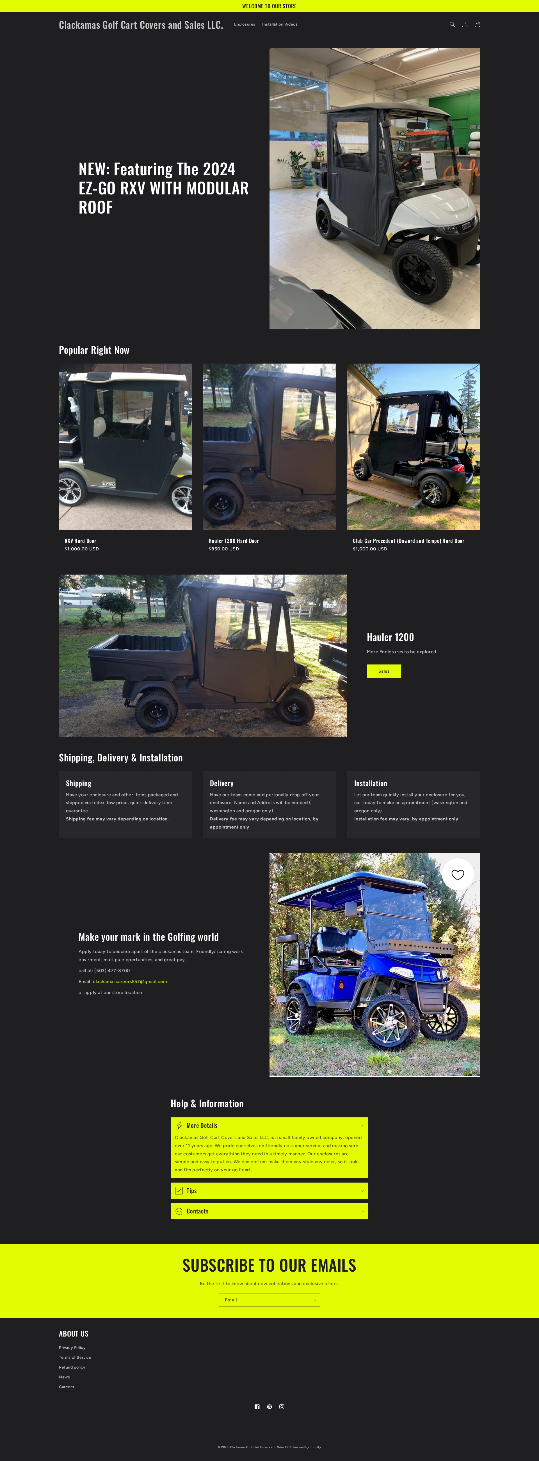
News (64, 1377)
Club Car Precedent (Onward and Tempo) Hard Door (408, 540)
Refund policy (72, 1367)
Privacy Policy (72, 1347)
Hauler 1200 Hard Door (234, 540)
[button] (452, 24)
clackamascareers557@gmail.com (130, 981)
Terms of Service (75, 1357)
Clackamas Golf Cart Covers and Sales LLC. (260, 1447)
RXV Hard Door (80, 540)
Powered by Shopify (307, 1447)
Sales (384, 671)
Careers (66, 1387)
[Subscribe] (313, 1300)
